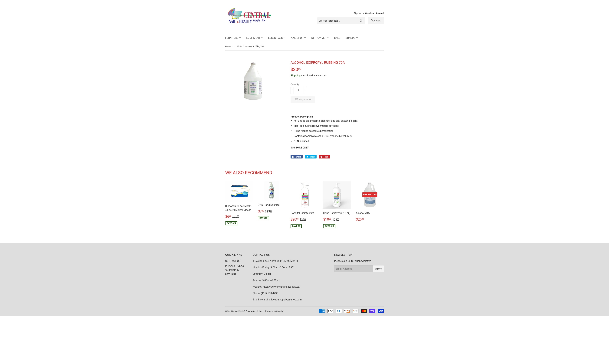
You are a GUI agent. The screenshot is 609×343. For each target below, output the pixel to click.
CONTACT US (232, 260)
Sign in (357, 13)
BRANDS (351, 37)
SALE (337, 37)
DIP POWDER (319, 37)
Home (228, 46)
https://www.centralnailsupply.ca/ (282, 286)
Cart (378, 20)
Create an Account (374, 13)
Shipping (296, 75)
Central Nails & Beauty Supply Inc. (247, 311)
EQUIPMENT (253, 37)
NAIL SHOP (297, 37)
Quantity (295, 84)
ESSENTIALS (275, 37)
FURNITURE (232, 37)
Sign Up (378, 269)
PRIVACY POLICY (234, 265)
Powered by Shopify (274, 311)
